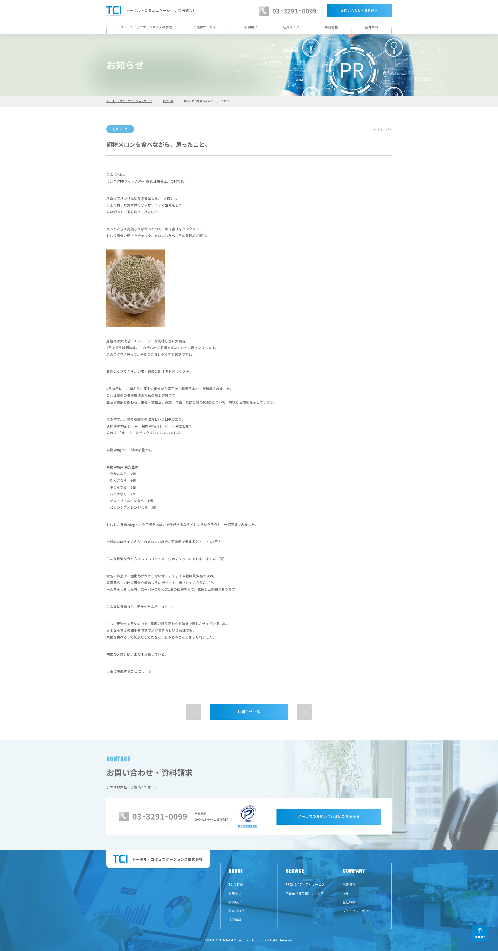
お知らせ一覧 (249, 711)
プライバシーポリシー (359, 910)
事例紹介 (250, 27)
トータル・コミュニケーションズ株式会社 (161, 10)
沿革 (346, 893)
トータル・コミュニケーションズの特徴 (143, 27)
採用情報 (331, 27)
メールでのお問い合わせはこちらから (329, 816)
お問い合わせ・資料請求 (359, 10)
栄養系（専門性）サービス (305, 893)
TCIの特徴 (236, 884)
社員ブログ (291, 27)
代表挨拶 (349, 884)
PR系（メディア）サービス (305, 884)
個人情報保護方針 (247, 826)
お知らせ (168, 101)
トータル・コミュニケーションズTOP (129, 101)
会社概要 (349, 902)
